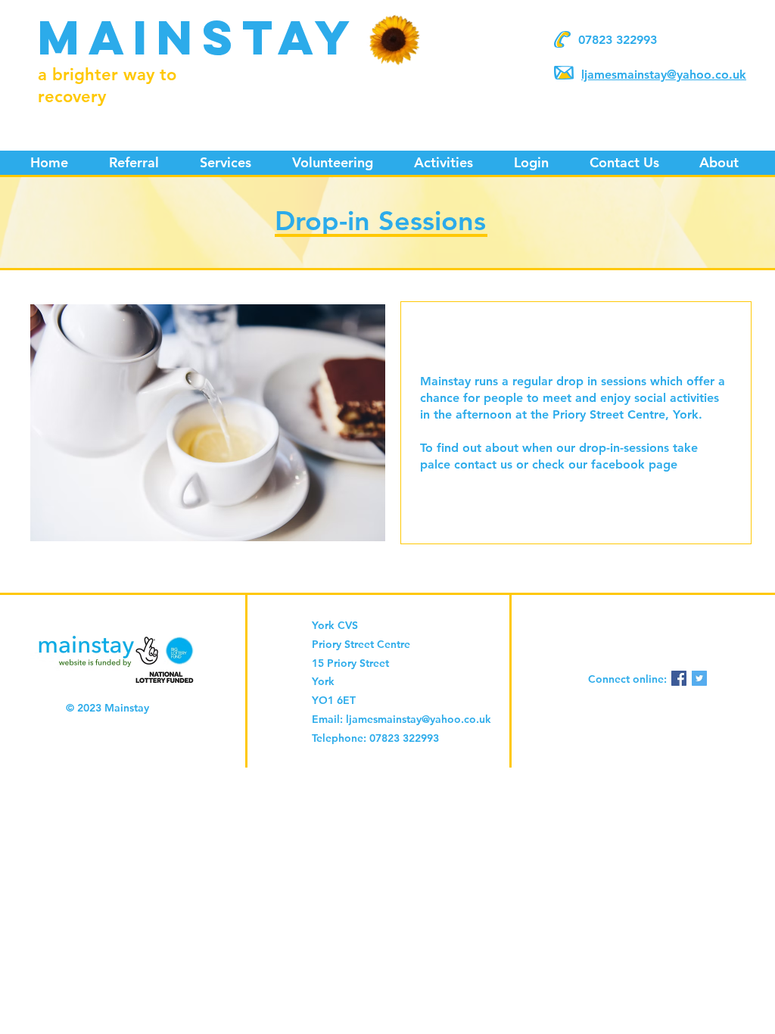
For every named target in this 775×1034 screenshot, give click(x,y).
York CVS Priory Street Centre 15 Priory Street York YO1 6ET (361, 662)
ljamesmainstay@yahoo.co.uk (663, 74)
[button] (225, 163)
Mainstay (198, 37)
